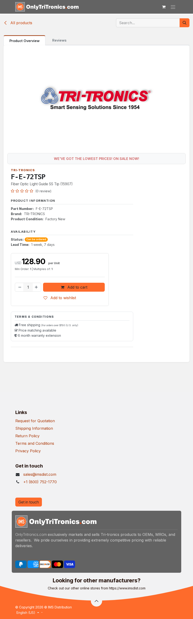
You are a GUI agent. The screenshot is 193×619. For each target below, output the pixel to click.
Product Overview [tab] (24, 41)
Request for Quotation (35, 420)
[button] (96, 601)
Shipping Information (34, 428)
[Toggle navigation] (173, 7)
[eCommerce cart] (163, 7)
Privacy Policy (28, 451)
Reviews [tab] (59, 40)
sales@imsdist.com (39, 474)
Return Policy (27, 435)
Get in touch (28, 502)
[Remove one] (19, 287)
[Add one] (36, 287)
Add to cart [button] (76, 287)
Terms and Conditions (34, 443)
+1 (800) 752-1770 (40, 482)
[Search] (184, 22)
